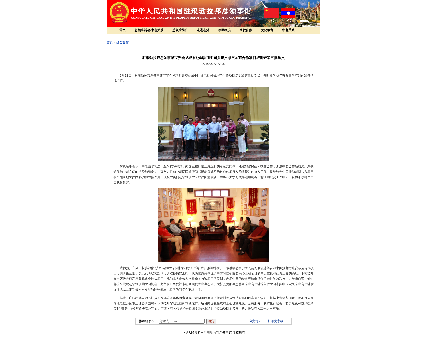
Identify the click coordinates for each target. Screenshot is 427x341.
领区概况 (224, 30)
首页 (122, 30)
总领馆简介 (180, 30)
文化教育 (267, 30)
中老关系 (288, 30)
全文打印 (255, 321)
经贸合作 (246, 30)
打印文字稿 (275, 321)
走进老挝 (203, 30)
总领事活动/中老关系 (149, 30)
